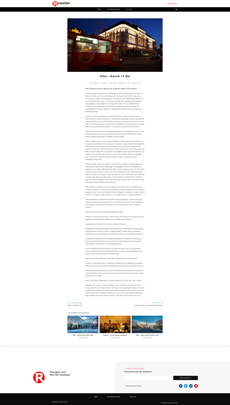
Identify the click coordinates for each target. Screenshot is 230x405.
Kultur (105, 83)
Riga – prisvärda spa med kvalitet (83, 335)
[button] (176, 9)
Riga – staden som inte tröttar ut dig (147, 335)
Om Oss (129, 9)
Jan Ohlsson (95, 83)
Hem (99, 9)
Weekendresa (122, 83)
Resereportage (113, 9)
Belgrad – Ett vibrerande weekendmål (115, 335)
